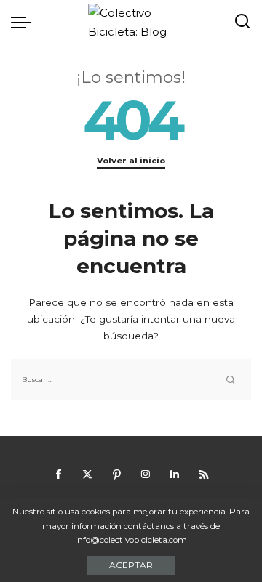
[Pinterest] (116, 474)
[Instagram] (145, 474)
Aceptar (131, 564)
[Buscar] (242, 22)
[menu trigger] (25, 22)
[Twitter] (87, 474)
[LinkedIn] (175, 474)
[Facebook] (58, 474)
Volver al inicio (131, 160)
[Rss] (204, 474)
